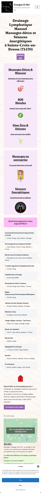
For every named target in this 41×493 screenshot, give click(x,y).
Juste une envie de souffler (20, 134)
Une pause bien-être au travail (20, 165)
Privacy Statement (20, 489)
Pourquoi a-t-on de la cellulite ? (14, 461)
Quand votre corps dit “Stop (20, 108)
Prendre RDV (20, 56)
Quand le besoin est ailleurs (20, 198)
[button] (38, 466)
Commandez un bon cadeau (14, 407)
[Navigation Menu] (37, 7)
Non (20, 485)
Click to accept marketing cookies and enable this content (20, 430)
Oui (20, 480)
